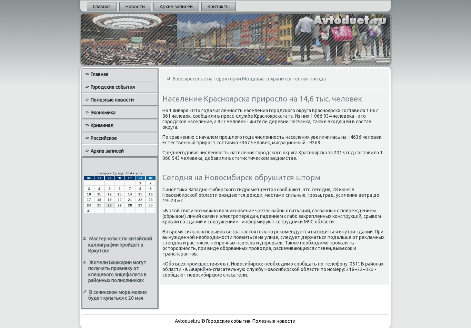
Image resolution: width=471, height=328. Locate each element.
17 (89, 200)
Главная (102, 6)
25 (99, 205)
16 (151, 194)
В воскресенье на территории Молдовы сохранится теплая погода (249, 78)
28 (130, 205)
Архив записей (176, 6)
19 (110, 200)
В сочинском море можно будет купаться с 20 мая (117, 295)
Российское (104, 138)
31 (89, 211)
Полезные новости (112, 100)
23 (151, 200)
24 (89, 205)
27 (120, 205)
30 (151, 205)
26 (110, 205)
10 (89, 194)
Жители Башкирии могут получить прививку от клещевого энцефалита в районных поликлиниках (117, 271)
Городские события (113, 87)
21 (130, 200)
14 (130, 194)
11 (99, 194)
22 (140, 200)
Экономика (103, 112)
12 (110, 194)
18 (99, 200)
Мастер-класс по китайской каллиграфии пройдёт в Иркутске (120, 244)
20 (120, 200)
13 (120, 194)
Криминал (102, 125)
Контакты (219, 6)
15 (140, 194)
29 (140, 205)
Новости (135, 6)
